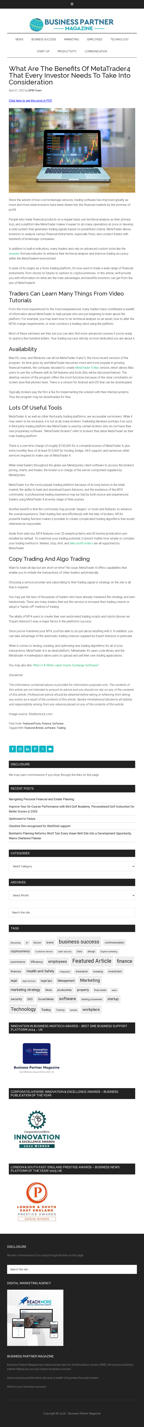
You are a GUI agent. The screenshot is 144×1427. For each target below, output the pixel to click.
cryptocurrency (20, 951)
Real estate (100, 990)
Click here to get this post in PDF (30, 100)
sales (114, 990)
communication (114, 942)
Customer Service (43, 951)
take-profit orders (81, 543)
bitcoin (37, 942)
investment (115, 971)
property (83, 990)
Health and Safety (40, 971)
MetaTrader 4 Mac (87, 367)
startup (113, 999)
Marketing (90, 980)
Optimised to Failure (22, 819)
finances (16, 971)
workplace (91, 1009)
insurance (82, 971)
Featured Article (34, 727)
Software (58, 723)
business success (79, 942)
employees (57, 961)
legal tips (46, 980)
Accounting (15, 943)
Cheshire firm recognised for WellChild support (39, 826)
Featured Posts (32, 723)
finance (124, 961)
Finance (46, 723)
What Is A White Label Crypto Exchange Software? (66, 665)
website (73, 1010)
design (91, 951)
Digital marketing (108, 951)
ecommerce (18, 961)
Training (60, 1010)
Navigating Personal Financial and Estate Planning (42, 799)
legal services (28, 981)
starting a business (91, 999)
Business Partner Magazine (72, 24)
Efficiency (37, 962)
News (49, 989)
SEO (30, 999)
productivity (64, 990)
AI (27, 942)
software (50, 727)
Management (66, 980)
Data (79, 951)
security (16, 999)
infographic (65, 971)
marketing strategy (25, 990)
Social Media (46, 999)
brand (49, 942)
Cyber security (64, 951)
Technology (23, 1009)
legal (14, 980)
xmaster (14, 253)
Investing (98, 971)
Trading (61, 727)
